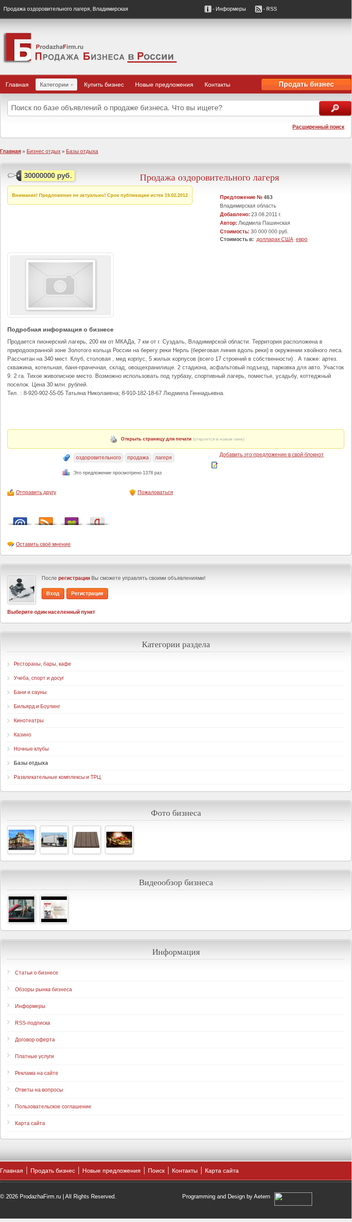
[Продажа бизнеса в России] (176, 47)
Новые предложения (164, 84)
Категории (52, 86)
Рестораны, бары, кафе (42, 664)
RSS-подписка (32, 1023)
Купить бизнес (104, 84)
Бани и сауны (30, 692)
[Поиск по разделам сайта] (335, 108)
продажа (138, 458)
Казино (22, 735)
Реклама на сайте (36, 1073)
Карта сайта (30, 1123)
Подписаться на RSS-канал (46, 519)
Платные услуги (34, 1056)
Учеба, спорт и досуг (39, 678)
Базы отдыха (82, 151)
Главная (17, 84)
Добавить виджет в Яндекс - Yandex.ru (97, 519)
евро (301, 239)
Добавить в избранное (71, 519)
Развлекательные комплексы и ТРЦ (57, 777)
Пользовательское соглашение (53, 1107)
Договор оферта (35, 1040)
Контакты (217, 84)
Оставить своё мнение (43, 544)
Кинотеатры (29, 721)
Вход (53, 594)
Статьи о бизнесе (36, 973)
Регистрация (87, 594)
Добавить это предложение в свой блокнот (272, 455)
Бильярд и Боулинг (37, 706)
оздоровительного (98, 458)
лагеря (163, 458)
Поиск (156, 1170)
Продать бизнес (306, 84)
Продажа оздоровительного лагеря (209, 177)
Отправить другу (36, 492)
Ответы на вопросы (39, 1090)
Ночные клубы (31, 749)
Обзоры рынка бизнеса (43, 990)
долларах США (274, 239)
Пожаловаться (155, 492)
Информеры (30, 1006)
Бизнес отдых (43, 151)
